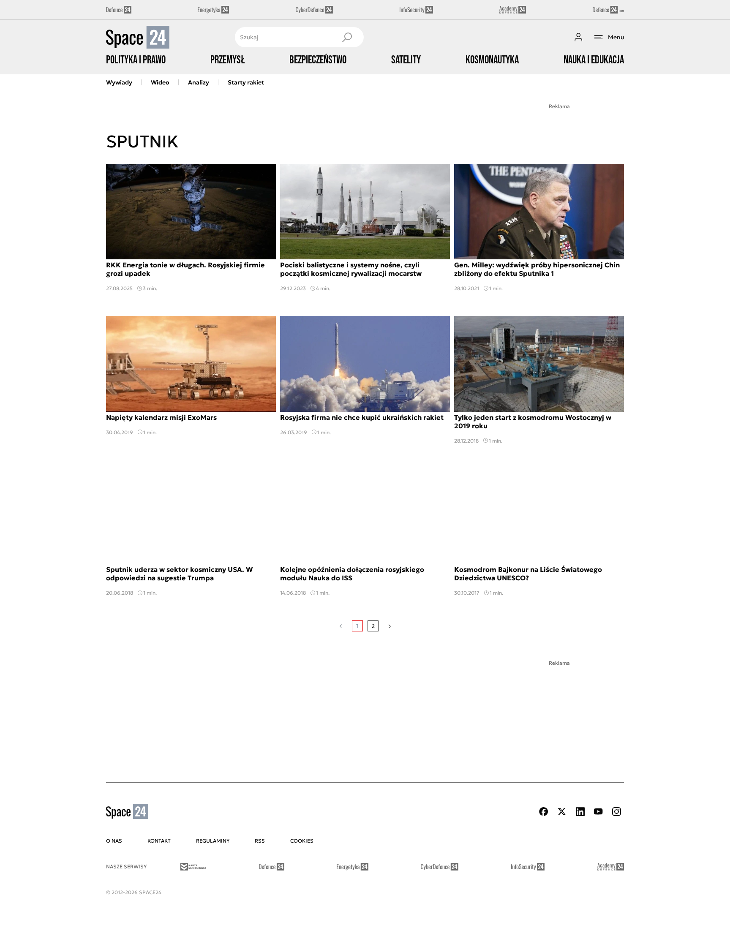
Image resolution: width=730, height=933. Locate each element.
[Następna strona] (389, 625)
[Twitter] (561, 811)
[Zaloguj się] (578, 37)
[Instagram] (616, 811)
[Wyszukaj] (347, 37)
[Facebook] (543, 811)
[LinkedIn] (580, 811)
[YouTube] (598, 811)
